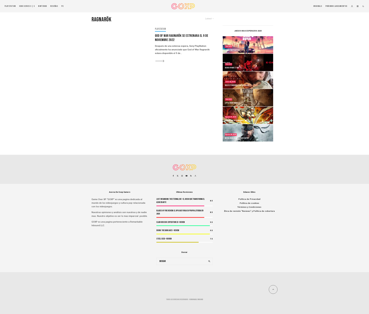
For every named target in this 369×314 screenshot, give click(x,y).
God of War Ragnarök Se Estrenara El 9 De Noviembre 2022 (181, 38)
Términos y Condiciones (249, 207)
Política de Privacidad (249, 199)
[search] (209, 261)
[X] (177, 176)
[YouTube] (186, 176)
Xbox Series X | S (27, 6)
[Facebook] (173, 176)
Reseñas (54, 6)
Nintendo (42, 6)
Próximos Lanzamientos (336, 6)
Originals (317, 6)
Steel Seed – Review (164, 238)
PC (62, 6)
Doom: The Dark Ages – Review (167, 230)
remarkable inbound (196, 299)
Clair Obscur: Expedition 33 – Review (170, 222)
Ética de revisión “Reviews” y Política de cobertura (249, 211)
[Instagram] (182, 176)
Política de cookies (249, 203)
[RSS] (191, 176)
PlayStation (10, 6)
